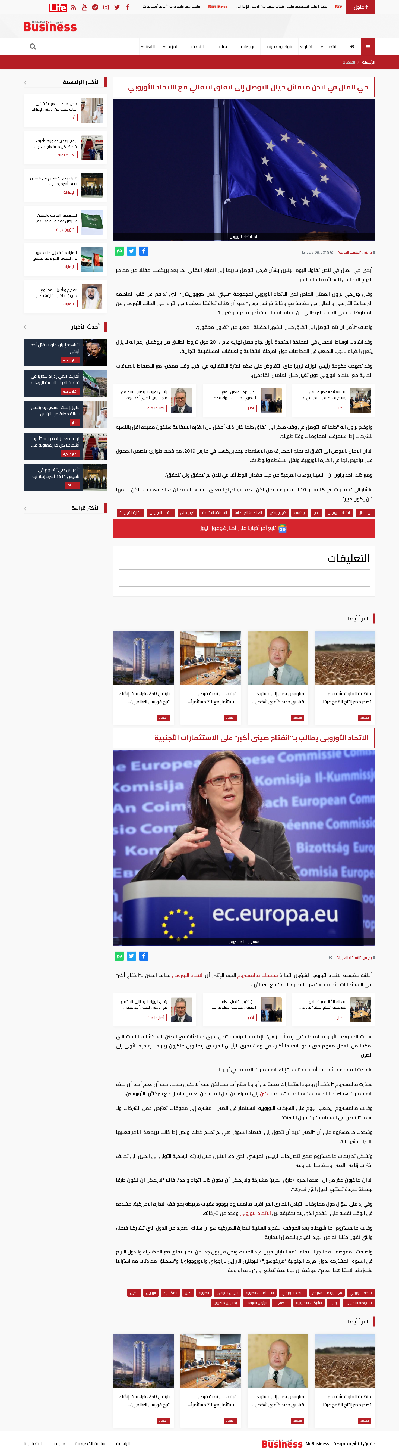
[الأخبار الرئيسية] (25, 82)
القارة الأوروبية (130, 512)
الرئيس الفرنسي (227, 1292)
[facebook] (143, 251)
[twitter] (131, 251)
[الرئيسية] (352, 46)
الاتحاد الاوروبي (339, 512)
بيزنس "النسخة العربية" (355, 252)
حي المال (366, 512)
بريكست (300, 512)
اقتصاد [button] (331, 46)
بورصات (247, 46)
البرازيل (151, 1292)
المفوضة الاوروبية (359, 1302)
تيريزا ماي (187, 512)
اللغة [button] (150, 46)
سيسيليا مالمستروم (258, 975)
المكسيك (170, 1292)
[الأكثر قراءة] (25, 508)
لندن (317, 512)
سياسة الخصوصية (90, 1443)
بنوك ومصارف (279, 46)
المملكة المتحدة (214, 512)
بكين (265, 1093)
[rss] (73, 7)
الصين (134, 1292)
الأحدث (197, 46)
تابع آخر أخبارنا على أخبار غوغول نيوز (239, 528)
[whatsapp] (119, 251)
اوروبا (334, 1302)
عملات (222, 46)
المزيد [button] (173, 46)
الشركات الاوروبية (309, 1302)
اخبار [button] (308, 46)
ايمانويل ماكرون (226, 1302)
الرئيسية (368, 62)
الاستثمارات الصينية (260, 1292)
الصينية (204, 1292)
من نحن (58, 1443)
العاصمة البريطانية (248, 512)
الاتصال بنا (33, 1443)
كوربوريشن (278, 512)
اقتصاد (349, 62)
